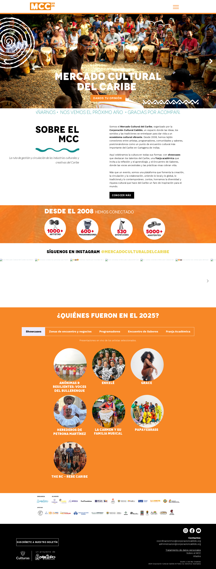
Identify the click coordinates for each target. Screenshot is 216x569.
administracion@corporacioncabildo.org (180, 544)
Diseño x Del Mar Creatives (190, 562)
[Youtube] (198, 530)
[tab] (33, 331)
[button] (37, 542)
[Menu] (176, 7)
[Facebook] (192, 530)
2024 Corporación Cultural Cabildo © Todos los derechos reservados (174, 564)
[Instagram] (185, 530)
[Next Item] (211, 61)
